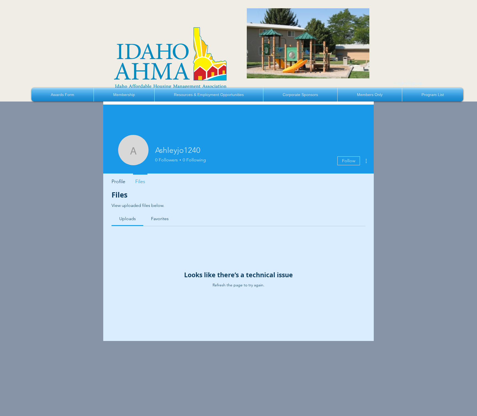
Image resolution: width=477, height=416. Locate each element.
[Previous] (251, 43)
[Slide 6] (320, 72)
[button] (124, 95)
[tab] (127, 219)
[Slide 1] (296, 72)
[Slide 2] (300, 72)
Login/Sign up (408, 83)
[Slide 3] (305, 72)
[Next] (364, 43)
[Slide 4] (311, 72)
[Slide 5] (315, 72)
